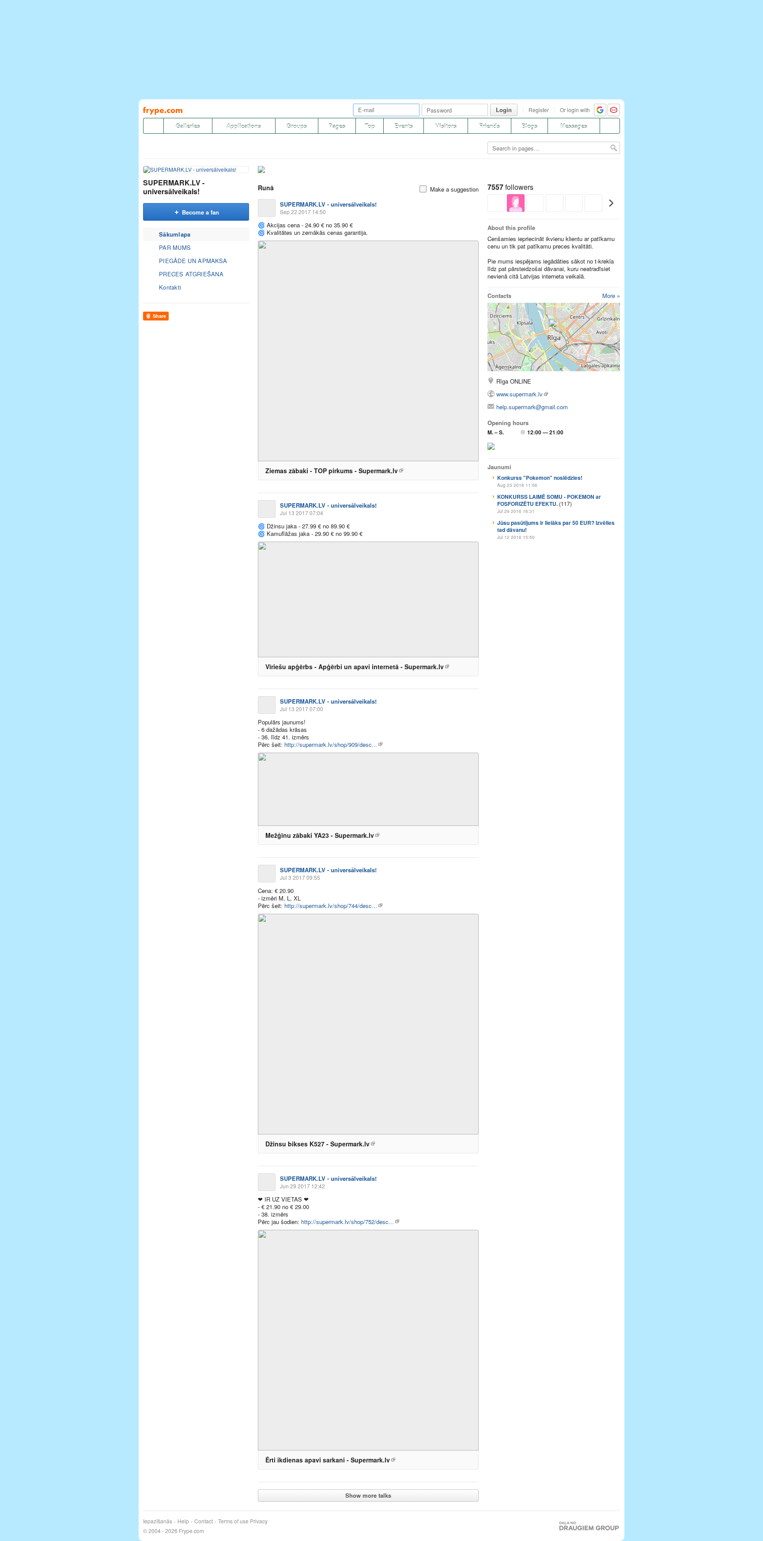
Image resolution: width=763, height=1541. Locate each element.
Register (539, 109)
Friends (489, 126)
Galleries (188, 126)
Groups (297, 126)
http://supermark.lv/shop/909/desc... (330, 744)
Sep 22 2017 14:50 (303, 211)
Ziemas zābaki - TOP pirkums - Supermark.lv (331, 470)
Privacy (259, 1521)
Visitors (446, 126)
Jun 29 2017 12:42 (302, 1186)
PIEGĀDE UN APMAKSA (193, 260)
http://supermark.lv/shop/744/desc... (330, 905)
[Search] (610, 126)
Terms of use (233, 1521)
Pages (337, 126)
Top (370, 126)
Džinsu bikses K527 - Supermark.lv (317, 1143)
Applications (244, 126)
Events (403, 126)
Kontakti (170, 287)
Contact (203, 1521)
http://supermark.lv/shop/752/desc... (347, 1221)
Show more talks (368, 1495)
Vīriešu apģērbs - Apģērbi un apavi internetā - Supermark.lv (354, 666)
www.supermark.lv (519, 394)
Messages (573, 126)
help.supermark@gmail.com (532, 407)
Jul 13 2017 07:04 (301, 512)
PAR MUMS (175, 247)
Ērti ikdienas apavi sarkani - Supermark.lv (327, 1459)
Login (504, 109)
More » (611, 295)
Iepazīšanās (157, 1521)
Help (183, 1521)
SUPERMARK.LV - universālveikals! (173, 186)
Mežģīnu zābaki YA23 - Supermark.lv (319, 835)
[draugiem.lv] (153, 126)
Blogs (529, 126)
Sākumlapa (175, 234)
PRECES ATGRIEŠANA (191, 274)
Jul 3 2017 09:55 (300, 877)
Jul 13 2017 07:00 (301, 708)
